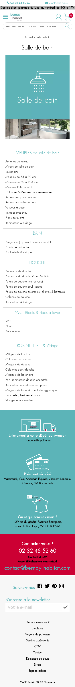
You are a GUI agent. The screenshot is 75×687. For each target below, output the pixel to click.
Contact (37, 652)
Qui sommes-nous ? (38, 622)
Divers (37, 665)
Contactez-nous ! (37, 543)
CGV (37, 646)
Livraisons (37, 628)
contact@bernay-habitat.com (37, 567)
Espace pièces (37, 671)
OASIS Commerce (45, 682)
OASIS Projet (27, 682)
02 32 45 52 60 (19, 3)
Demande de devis (37, 659)
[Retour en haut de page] (67, 676)
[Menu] (5, 17)
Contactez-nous (58, 3)
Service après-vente (37, 640)
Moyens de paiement (37, 634)
